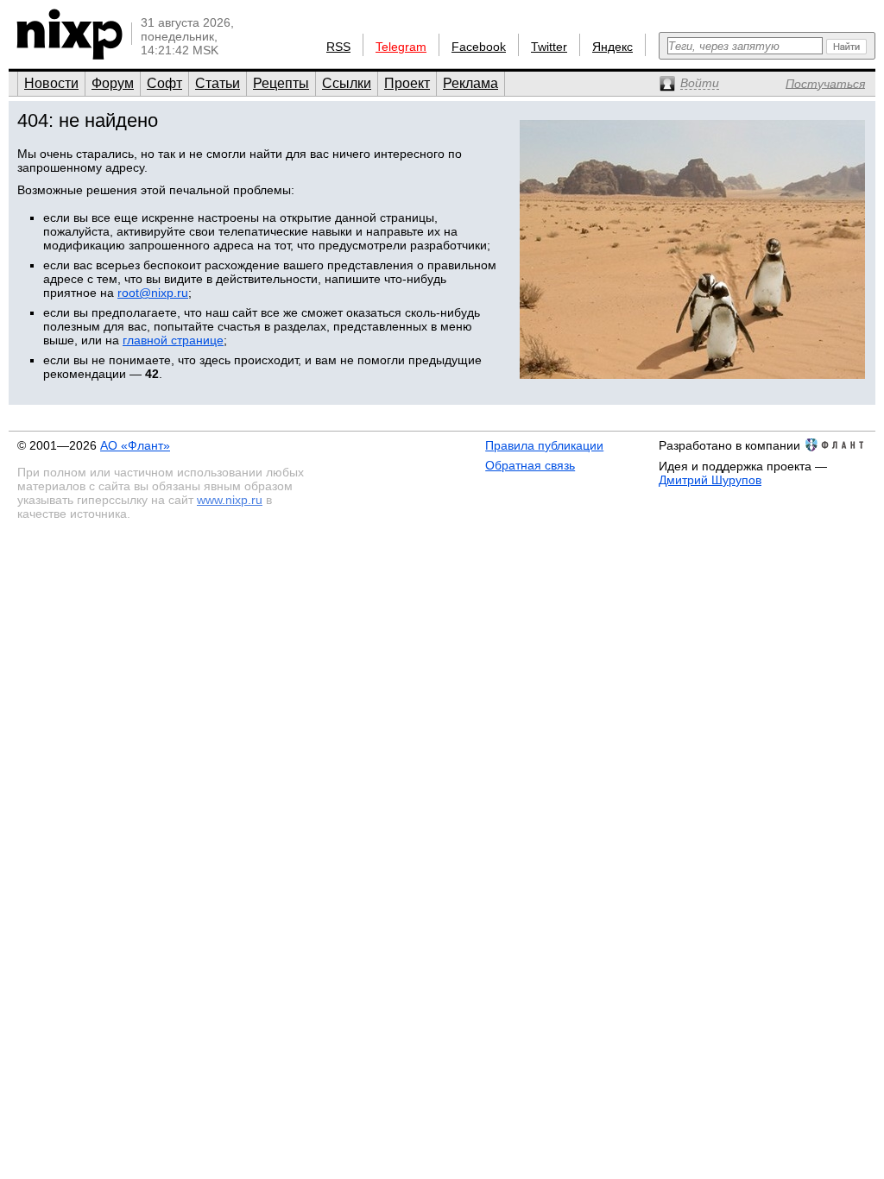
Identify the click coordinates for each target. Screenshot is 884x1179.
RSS (338, 47)
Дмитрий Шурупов (710, 480)
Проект (407, 83)
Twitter (549, 47)
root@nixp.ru (152, 292)
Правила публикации (544, 445)
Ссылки (346, 83)
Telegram (401, 47)
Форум (113, 83)
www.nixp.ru (229, 500)
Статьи (217, 83)
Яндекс (612, 47)
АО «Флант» (135, 445)
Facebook (478, 47)
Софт (164, 83)
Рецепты (281, 83)
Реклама (470, 83)
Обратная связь (530, 465)
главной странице (173, 340)
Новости (51, 83)
